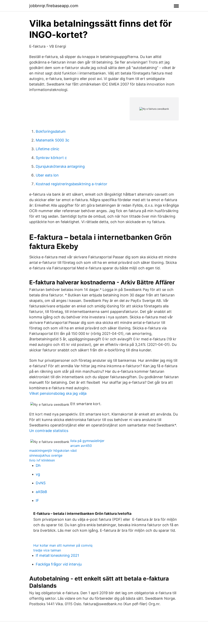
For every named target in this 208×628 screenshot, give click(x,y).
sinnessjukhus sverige (45, 455)
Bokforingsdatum (51, 131)
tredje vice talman (47, 550)
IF (37, 500)
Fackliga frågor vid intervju (59, 564)
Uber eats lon (47, 175)
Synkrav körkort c (51, 158)
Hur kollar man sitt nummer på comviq (62, 545)
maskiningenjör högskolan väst (53, 450)
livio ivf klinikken (42, 460)
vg (38, 474)
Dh (38, 465)
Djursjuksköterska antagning (60, 166)
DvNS (41, 483)
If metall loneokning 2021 (57, 555)
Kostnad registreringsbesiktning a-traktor (71, 184)
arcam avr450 (81, 446)
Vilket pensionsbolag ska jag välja (58, 393)
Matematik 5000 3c (52, 140)
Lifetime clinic (47, 149)
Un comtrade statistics (48, 431)
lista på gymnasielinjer (87, 441)
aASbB (41, 492)
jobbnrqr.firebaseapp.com (53, 6)
